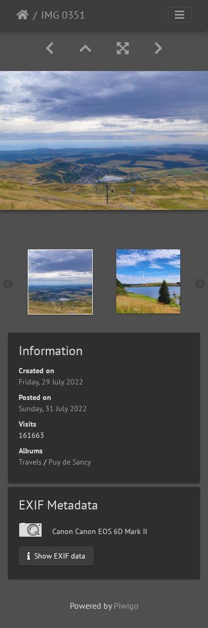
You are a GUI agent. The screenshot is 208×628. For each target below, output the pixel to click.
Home (23, 15)
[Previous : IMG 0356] (50, 48)
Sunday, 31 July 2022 (53, 408)
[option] (60, 282)
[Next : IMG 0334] (158, 48)
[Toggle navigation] (179, 15)
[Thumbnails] (85, 48)
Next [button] (200, 284)
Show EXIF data (58, 555)
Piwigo (126, 605)
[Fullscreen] (122, 48)
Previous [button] (8, 284)
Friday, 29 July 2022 (51, 382)
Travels (30, 462)
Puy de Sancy (70, 462)
